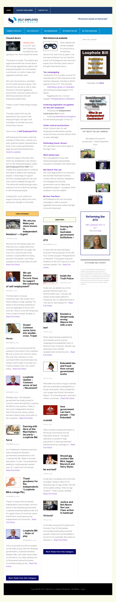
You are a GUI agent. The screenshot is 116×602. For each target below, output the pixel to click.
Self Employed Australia (23, 22)
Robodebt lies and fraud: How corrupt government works (68, 368)
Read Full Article (13, 264)
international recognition (66, 116)
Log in (83, 589)
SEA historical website (55, 38)
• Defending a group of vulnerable (58, 87)
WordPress (75, 589)
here (99, 231)
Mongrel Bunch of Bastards (62, 99)
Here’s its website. (13, 152)
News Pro (49, 589)
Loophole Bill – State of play (30, 533)
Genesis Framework (63, 589)
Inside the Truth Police (67, 277)
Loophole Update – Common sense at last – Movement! (30, 382)
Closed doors (13, 38)
